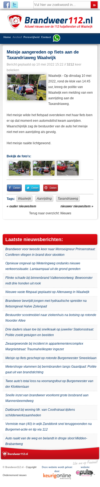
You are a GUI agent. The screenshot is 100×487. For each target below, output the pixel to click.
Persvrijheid (31, 37)
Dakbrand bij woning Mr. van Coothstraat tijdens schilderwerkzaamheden (40, 412)
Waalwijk (24, 198)
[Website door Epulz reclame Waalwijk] (85, 475)
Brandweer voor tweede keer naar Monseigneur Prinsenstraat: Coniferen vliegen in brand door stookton (50, 252)
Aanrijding (44, 198)
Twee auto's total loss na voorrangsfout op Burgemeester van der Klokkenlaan (49, 384)
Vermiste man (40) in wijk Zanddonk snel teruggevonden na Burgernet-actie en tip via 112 (48, 426)
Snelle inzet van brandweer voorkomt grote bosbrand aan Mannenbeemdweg (47, 398)
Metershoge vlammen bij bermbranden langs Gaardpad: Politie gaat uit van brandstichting (51, 369)
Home (7, 37)
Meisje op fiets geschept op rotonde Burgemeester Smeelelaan (51, 358)
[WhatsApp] (56, 38)
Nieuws (65, 213)
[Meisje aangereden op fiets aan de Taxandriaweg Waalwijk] (26, 87)
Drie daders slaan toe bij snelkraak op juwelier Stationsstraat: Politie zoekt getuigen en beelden (49, 332)
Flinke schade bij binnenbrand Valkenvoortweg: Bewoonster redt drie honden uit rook (49, 280)
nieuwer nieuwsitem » (77, 206)
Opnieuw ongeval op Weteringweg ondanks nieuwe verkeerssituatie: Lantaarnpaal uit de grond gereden (43, 266)
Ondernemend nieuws (15, 475)
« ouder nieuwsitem (21, 206)
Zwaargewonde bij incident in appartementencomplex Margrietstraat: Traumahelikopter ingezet (44, 346)
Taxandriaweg (68, 198)
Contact (46, 37)
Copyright (31, 467)
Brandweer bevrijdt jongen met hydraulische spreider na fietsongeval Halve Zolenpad (46, 303)
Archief (17, 37)
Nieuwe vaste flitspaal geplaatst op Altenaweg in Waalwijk (47, 292)
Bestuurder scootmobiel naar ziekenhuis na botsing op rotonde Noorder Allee (50, 317)
